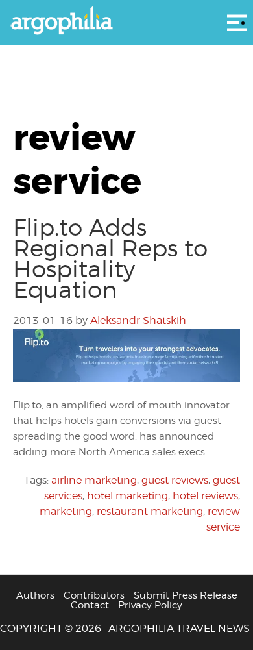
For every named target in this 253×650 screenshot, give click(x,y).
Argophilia (126, 21)
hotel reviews (205, 496)
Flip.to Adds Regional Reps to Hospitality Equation (110, 258)
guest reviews (174, 480)
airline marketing (94, 480)
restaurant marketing (150, 511)
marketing (66, 511)
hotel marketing (127, 496)
